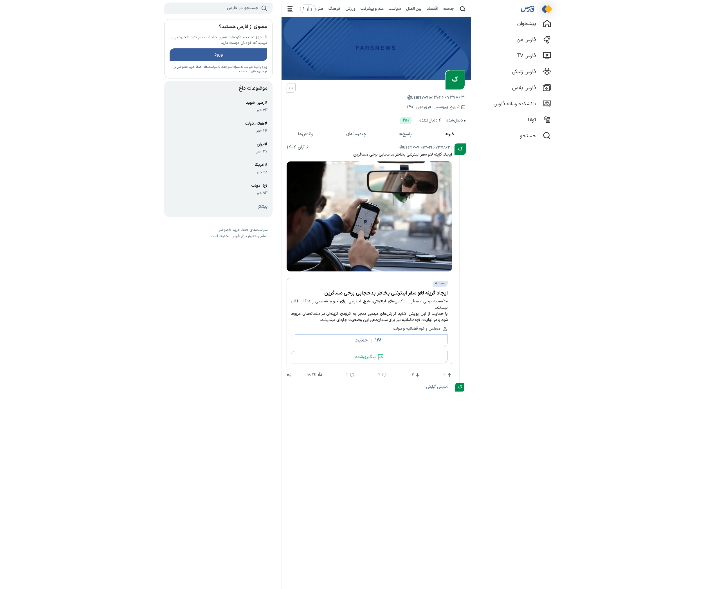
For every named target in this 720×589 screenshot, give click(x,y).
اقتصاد (432, 9)
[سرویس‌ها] (290, 8)
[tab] (449, 134)
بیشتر (262, 207)
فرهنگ (334, 9)
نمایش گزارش (437, 387)
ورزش (350, 9)
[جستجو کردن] (462, 8)
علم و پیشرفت (372, 9)
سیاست (395, 9)
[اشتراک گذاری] (289, 374)
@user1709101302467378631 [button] (425, 147)
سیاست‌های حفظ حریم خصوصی (197, 67)
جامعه (448, 9)
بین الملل (414, 9)
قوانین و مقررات (257, 71)
